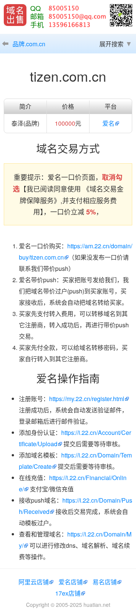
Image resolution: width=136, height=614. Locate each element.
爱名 (108, 123)
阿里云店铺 (34, 582)
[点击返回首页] (15, 15)
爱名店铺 (71, 582)
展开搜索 (111, 44)
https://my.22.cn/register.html (86, 398)
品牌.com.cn (28, 44)
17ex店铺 (67, 593)
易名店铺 (105, 582)
